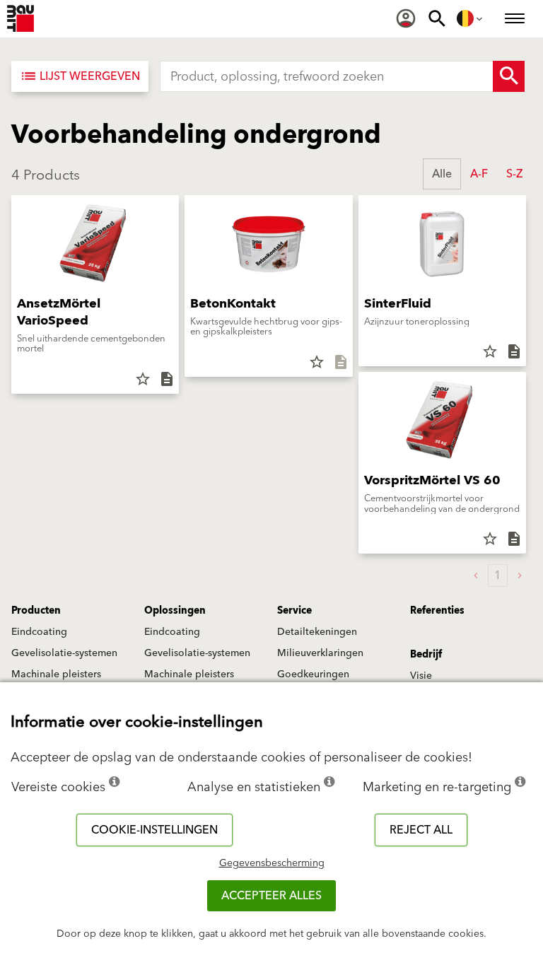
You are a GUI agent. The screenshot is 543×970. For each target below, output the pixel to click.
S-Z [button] (514, 174)
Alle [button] (442, 174)
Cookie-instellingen (154, 830)
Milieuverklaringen (320, 653)
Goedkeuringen (313, 674)
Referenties (437, 610)
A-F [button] (479, 174)
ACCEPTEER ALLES (271, 896)
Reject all (421, 830)
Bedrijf (426, 654)
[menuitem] (406, 18)
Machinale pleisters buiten (56, 681)
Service (294, 610)
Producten (36, 610)
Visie (421, 675)
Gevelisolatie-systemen (64, 653)
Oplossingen (175, 610)
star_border (142, 378)
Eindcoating (39, 632)
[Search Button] (509, 76)
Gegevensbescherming (272, 863)
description (166, 378)
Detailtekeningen (317, 632)
